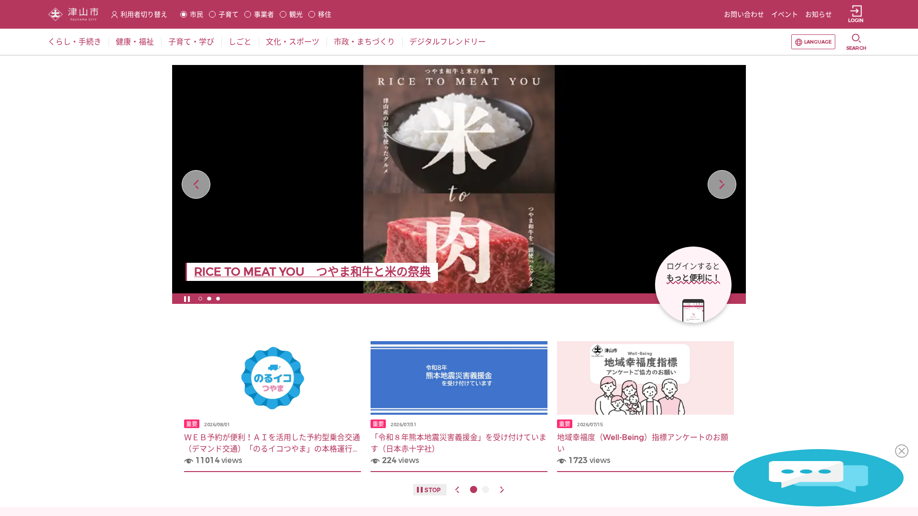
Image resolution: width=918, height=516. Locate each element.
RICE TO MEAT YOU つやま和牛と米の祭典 (312, 272)
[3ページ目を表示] (218, 299)
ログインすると (693, 266)
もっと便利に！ (693, 278)
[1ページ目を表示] (200, 299)
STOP (433, 490)
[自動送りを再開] (187, 298)
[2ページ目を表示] (209, 299)
